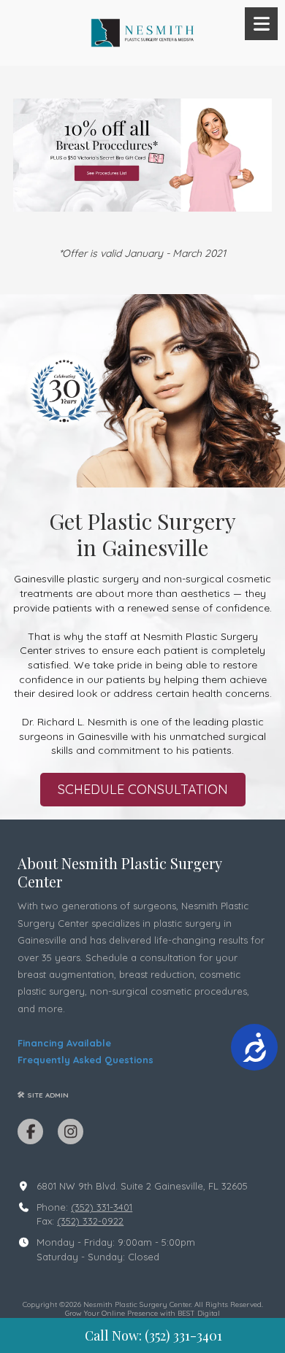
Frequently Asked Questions (85, 1059)
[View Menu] (261, 23)
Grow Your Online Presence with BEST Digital (142, 1313)
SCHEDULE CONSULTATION (143, 789)
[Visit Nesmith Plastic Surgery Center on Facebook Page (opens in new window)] (30, 1131)
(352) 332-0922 (90, 1221)
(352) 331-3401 (101, 1207)
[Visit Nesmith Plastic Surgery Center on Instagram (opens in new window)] (70, 1131)
